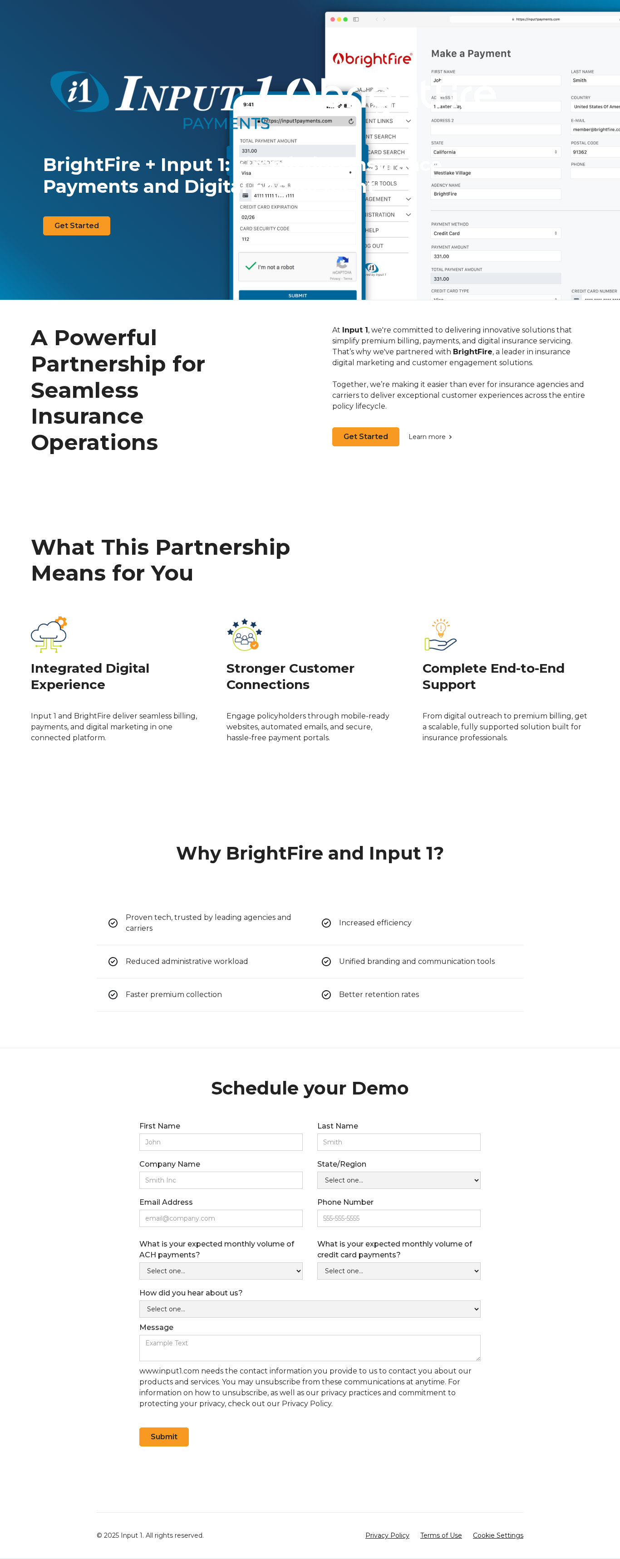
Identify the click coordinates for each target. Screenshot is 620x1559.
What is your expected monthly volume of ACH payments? (216, 1249)
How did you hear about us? (191, 1293)
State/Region (341, 1164)
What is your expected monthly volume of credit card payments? (394, 1249)
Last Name (337, 1126)
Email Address (166, 1202)
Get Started (76, 225)
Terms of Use (441, 1535)
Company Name (169, 1164)
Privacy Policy (387, 1535)
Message (156, 1327)
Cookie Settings (498, 1535)
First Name (159, 1126)
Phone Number (345, 1202)
